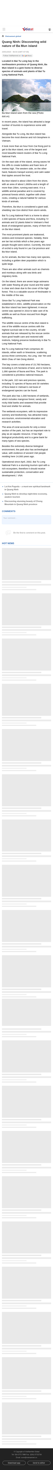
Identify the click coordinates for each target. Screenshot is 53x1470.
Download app (14, 1463)
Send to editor (39, 1463)
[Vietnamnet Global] (28, 31)
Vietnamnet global (13, 36)
